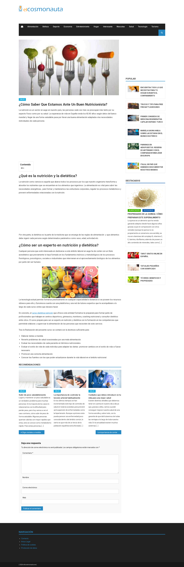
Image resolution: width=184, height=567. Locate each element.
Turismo (155, 27)
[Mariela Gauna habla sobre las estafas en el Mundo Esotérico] (133, 132)
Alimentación (32, 27)
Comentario (28, 453)
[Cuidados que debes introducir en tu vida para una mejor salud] (104, 379)
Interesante (107, 27)
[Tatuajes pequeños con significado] (133, 267)
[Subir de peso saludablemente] (35, 379)
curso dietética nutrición (42, 313)
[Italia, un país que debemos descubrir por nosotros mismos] (133, 166)
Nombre (26, 477)
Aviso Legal (25, 542)
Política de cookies (28, 545)
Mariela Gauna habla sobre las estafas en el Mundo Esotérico (151, 133)
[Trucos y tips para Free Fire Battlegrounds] (133, 106)
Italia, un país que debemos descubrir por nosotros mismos (151, 167)
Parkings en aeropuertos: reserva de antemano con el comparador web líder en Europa (151, 150)
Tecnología (142, 27)
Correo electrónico (30, 488)
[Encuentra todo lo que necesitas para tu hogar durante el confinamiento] (133, 89)
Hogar (96, 27)
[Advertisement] (119, 9)
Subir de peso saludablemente (32, 395)
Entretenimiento (82, 27)
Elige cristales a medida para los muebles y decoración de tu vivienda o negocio (33, 432)
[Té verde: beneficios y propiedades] (133, 279)
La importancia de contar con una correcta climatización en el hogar (109, 432)
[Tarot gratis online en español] (133, 255)
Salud (131, 27)
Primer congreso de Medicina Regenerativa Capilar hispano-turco (151, 119)
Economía (68, 27)
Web (24, 498)
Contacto (25, 539)
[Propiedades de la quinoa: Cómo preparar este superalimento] (145, 197)
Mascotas (121, 27)
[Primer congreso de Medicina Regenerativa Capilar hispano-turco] (133, 118)
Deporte (56, 27)
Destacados (133, 180)
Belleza (46, 27)
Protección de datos (29, 548)
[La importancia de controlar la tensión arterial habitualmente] (70, 379)
